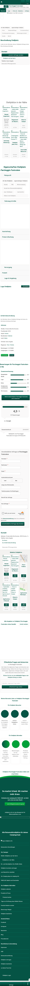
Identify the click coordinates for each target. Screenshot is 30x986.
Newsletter (4, 930)
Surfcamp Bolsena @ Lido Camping (6, 142)
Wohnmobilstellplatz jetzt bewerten (16, 397)
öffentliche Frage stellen (15, 687)
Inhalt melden (24, 624)
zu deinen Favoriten (6, 968)
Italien (5, 338)
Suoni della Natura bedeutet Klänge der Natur (24, 151)
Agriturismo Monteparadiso (23, 594)
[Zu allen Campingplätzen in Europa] (15, 824)
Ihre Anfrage (5, 503)
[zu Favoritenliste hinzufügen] (2, 14)
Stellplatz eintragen (6, 959)
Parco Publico (24, 565)
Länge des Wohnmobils (7, 485)
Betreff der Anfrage (6, 497)
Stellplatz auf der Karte (9, 58)
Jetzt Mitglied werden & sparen (15, 804)
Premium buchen (6, 897)
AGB (2, 951)
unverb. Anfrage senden (15, 55)
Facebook (3, 922)
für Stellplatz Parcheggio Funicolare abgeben (4, 724)
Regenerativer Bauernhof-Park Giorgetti (15, 121)
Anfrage (27, 11)
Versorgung (8, 267)
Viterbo (12, 345)
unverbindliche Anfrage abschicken (12, 524)
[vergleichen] (2, 17)
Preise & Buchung (8, 237)
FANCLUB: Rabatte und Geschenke (10, 880)
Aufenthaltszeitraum (7, 477)
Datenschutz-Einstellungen (8, 847)
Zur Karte (4, 540)
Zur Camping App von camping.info (10, 876)
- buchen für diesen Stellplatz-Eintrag (25, 754)
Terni (8, 345)
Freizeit (4, 273)
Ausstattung (6, 231)
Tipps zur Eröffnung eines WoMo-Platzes (12, 901)
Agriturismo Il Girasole (6, 600)
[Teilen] (24, 984)
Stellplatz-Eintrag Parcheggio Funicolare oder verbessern (5, 756)
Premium (26, 104)
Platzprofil (7, 175)
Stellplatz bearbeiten (6, 913)
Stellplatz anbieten (6, 889)
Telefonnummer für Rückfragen (10, 491)
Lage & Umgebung (10, 278)
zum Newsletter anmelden (7, 872)
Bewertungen (21, 11)
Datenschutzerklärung (8, 518)
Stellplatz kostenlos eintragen (9, 868)
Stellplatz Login (6, 975)
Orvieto (6, 333)
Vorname (3, 458)
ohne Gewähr (12, 624)
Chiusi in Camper (23, 120)
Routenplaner (26, 286)
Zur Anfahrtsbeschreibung (9, 542)
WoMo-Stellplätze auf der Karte (9, 856)
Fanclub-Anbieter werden (7, 905)
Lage (9, 11)
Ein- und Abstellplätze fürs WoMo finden (11, 864)
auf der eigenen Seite (15, 753)
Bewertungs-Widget (6, 909)
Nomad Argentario (6, 115)
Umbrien (10, 336)
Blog (2, 934)
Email (3, 471)
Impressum (4, 947)
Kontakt (12, 355)
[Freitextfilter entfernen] (23, 2)
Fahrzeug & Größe (10, 201)
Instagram (3, 926)
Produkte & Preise (5, 893)
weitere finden (15, 722)
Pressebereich (4, 938)
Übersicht (3, 11)
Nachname (4, 465)
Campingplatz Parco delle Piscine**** (15, 144)
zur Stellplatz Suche (1, 6)
